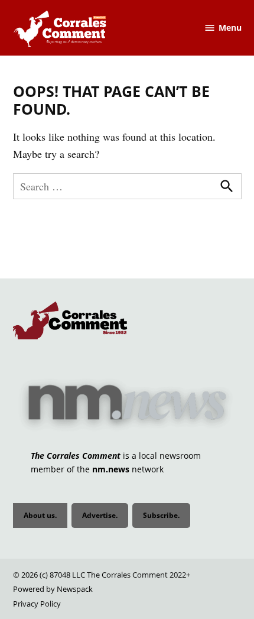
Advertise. (100, 515)
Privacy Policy (37, 604)
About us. (40, 515)
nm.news (110, 469)
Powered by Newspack (53, 589)
